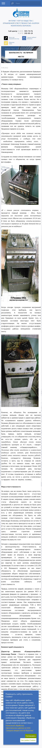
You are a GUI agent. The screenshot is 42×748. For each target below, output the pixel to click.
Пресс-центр (16, 49)
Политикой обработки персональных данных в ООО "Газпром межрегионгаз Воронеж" (20, 728)
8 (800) (25, 31)
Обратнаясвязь (11, 43)
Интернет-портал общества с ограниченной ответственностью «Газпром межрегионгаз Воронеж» (21, 23)
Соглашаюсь (31, 736)
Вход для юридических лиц (14, 38)
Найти (12, 3)
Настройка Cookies (28, 740)
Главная (7, 49)
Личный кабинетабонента (31, 38)
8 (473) (25, 33)
